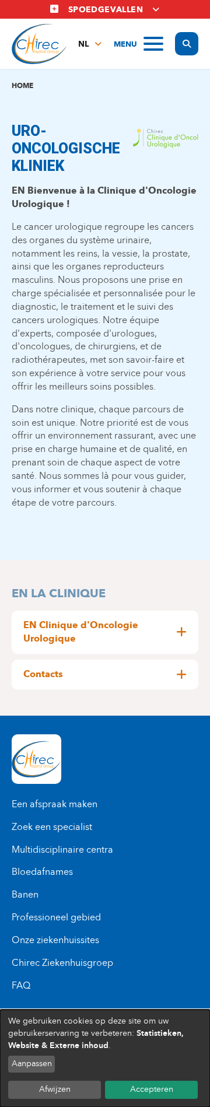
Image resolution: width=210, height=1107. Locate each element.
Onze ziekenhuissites (55, 939)
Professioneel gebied (56, 917)
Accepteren (151, 1089)
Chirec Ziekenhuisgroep (62, 962)
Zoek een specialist (52, 826)
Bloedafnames (42, 871)
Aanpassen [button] (32, 1064)
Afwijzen (55, 1089)
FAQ (21, 985)
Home (22, 85)
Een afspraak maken (54, 804)
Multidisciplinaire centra (62, 849)
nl (83, 44)
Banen (25, 894)
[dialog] (105, 1058)
